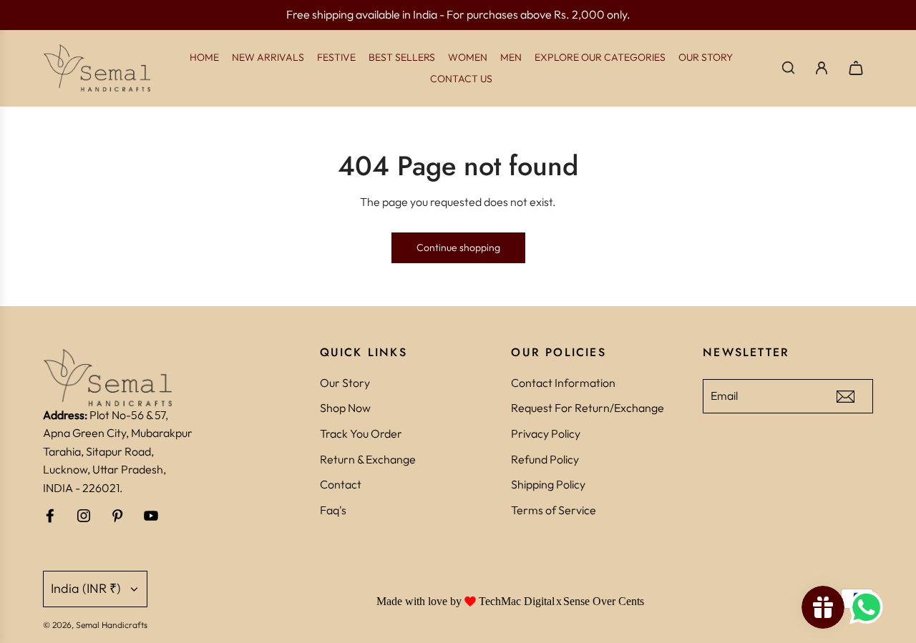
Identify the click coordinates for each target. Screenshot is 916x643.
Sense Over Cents (603, 601)
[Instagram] (83, 516)
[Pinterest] (117, 516)
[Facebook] (50, 516)
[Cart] (856, 68)
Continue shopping (458, 247)
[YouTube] (151, 516)
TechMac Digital (517, 601)
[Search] (788, 67)
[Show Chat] (870, 607)
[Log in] (821, 68)
